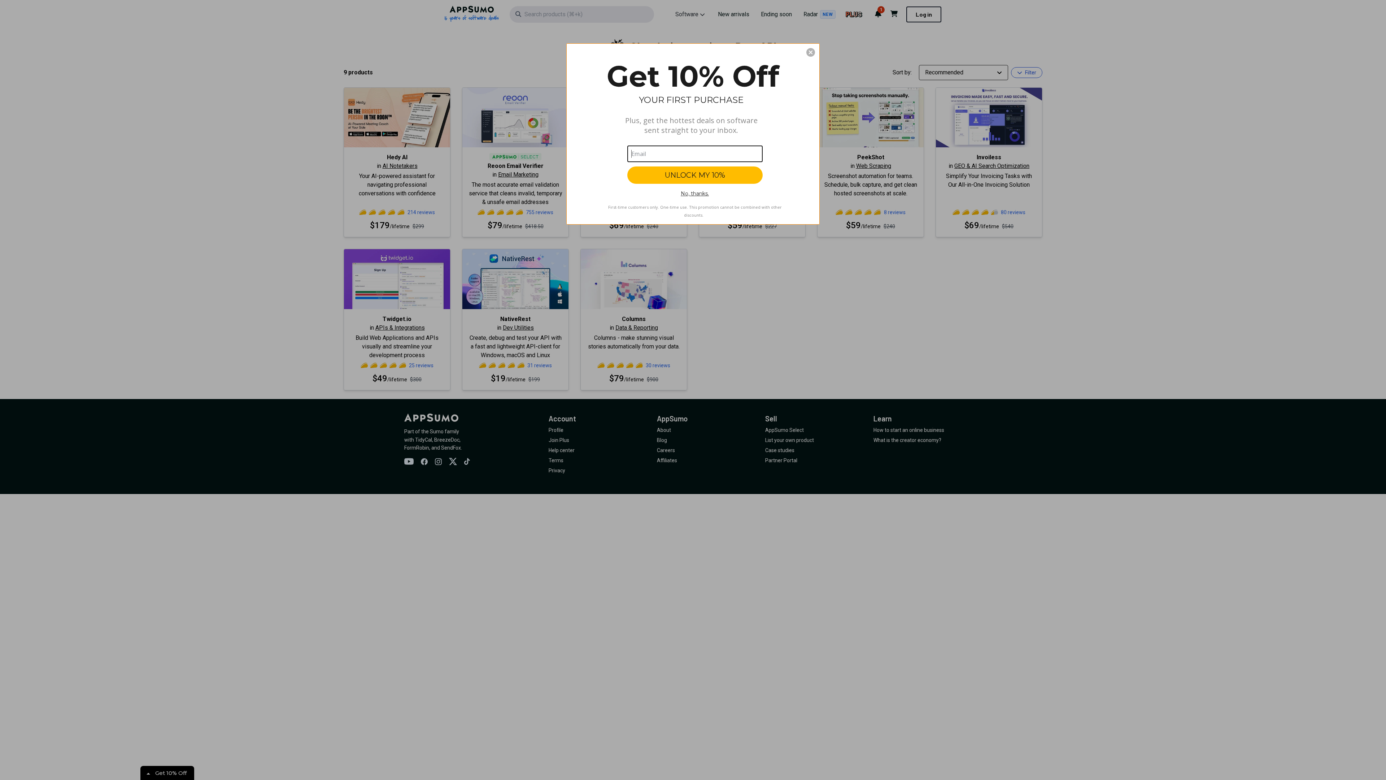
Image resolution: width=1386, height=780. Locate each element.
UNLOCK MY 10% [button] (695, 175)
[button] (810, 52)
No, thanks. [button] (695, 193)
